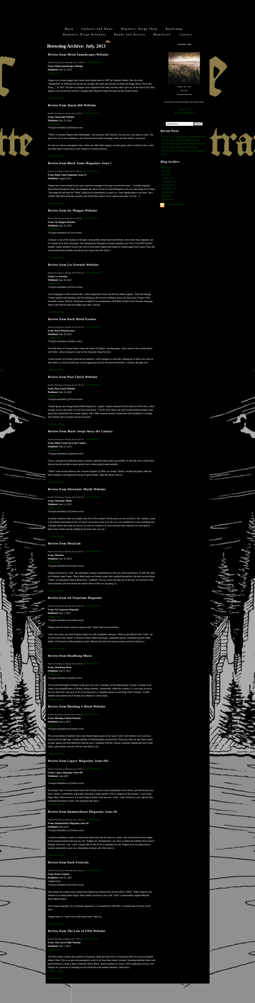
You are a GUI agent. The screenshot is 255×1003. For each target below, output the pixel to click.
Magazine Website (56, 779)
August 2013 (168, 178)
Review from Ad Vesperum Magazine (75, 597)
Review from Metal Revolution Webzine (181, 140)
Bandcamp (174, 28)
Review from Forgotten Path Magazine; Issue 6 (184, 143)
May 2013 (166, 167)
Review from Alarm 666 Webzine (72, 105)
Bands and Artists (129, 34)
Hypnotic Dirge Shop (139, 28)
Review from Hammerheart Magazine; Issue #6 (82, 811)
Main (69, 28)
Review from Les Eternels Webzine (73, 264)
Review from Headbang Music (70, 655)
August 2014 (168, 199)
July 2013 (166, 174)
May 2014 (166, 195)
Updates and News (97, 28)
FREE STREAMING (184, 113)
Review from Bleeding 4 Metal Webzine (77, 706)
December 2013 (169, 188)
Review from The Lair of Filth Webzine (77, 931)
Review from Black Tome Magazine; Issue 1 (80, 163)
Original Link (54, 73)
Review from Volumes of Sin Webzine (180, 147)
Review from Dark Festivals (68, 862)
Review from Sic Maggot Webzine (72, 210)
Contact (185, 34)
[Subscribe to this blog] (162, 205)
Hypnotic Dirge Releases (84, 34)
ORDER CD (184, 109)
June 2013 (166, 171)
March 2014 (167, 192)
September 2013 (169, 181)
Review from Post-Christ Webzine (72, 377)
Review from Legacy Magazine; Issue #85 (78, 760)
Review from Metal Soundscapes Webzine (78, 54)
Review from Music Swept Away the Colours (80, 431)
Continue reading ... (57, 98)
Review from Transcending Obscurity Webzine (184, 136)
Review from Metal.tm (64, 543)
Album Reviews (94, 62)
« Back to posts (54, 978)
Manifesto (162, 34)
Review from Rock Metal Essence (72, 319)
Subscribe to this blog (175, 204)
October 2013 (168, 185)
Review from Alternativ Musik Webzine (77, 489)
